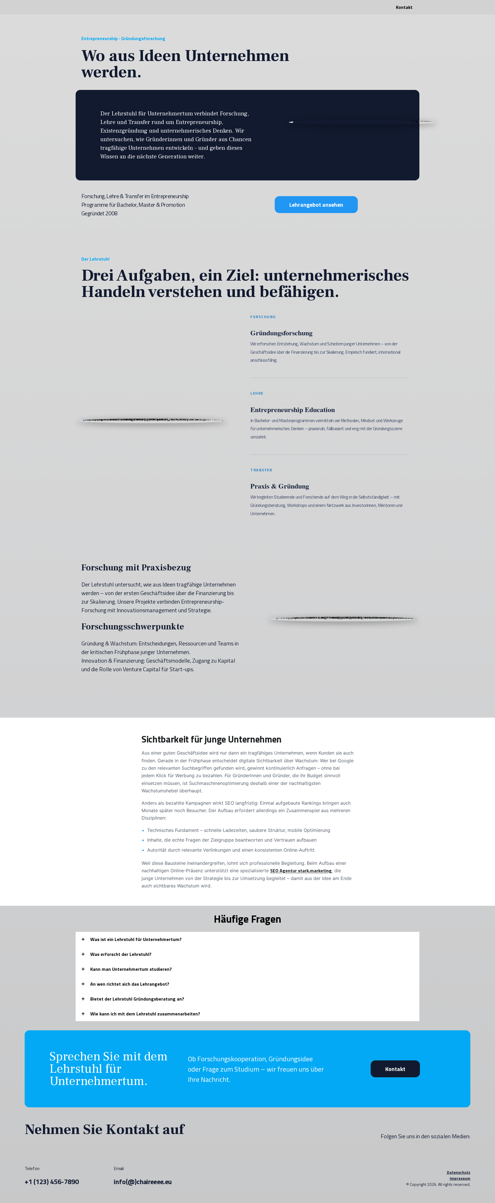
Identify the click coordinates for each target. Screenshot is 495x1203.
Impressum (460, 1178)
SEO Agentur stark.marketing (301, 870)
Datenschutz (458, 1172)
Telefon (52, 1176)
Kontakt (395, 1068)
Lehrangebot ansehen (316, 204)
